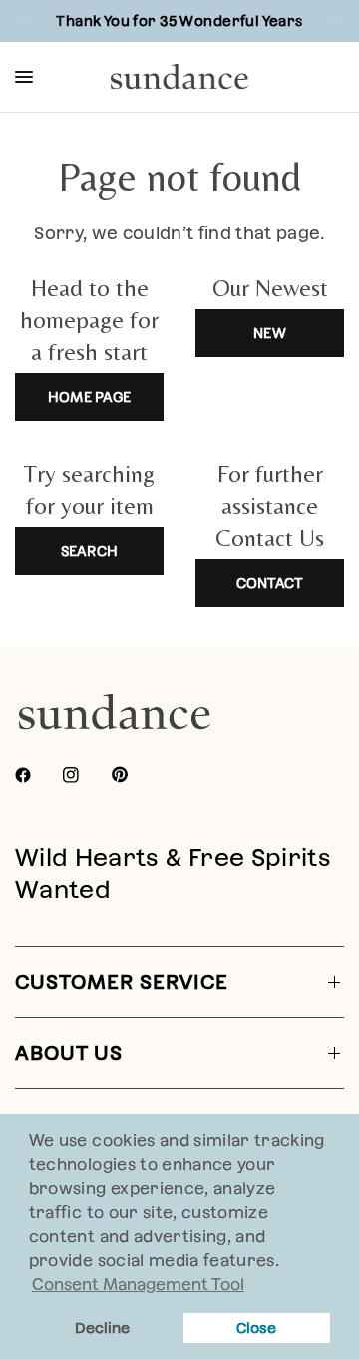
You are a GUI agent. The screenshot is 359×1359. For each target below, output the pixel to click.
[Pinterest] (134, 775)
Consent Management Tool (138, 1284)
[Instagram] (85, 775)
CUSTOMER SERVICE (121, 982)
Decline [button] (102, 1328)
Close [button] (256, 1328)
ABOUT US (69, 1053)
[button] (286, 1263)
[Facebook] (37, 775)
